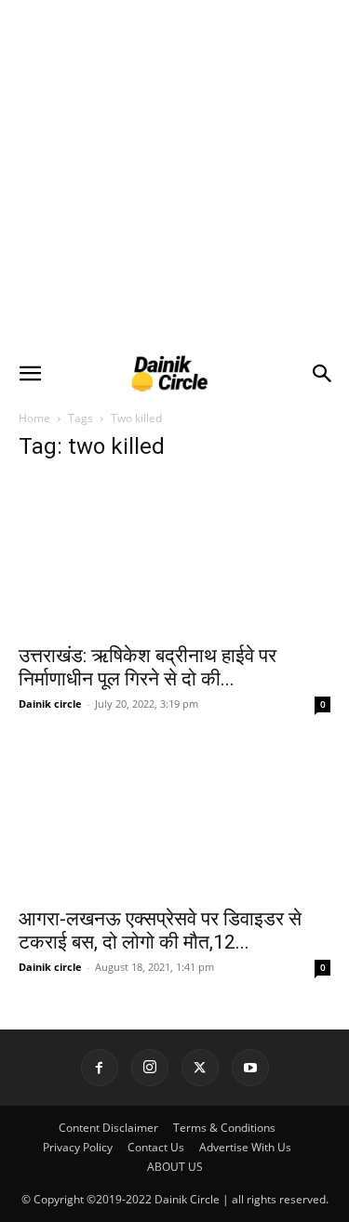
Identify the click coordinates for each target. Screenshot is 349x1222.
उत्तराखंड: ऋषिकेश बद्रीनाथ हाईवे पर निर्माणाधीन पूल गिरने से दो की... (147, 667)
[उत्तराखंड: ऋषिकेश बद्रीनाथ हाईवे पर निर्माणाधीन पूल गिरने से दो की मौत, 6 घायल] (174, 555)
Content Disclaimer (108, 1128)
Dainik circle (50, 704)
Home (34, 418)
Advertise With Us (245, 1147)
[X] (200, 1067)
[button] (30, 374)
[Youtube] (250, 1067)
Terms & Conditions (224, 1128)
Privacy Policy (78, 1147)
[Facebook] (99, 1067)
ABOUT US (175, 1167)
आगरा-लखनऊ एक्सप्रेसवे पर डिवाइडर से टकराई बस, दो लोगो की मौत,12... (160, 930)
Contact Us (156, 1147)
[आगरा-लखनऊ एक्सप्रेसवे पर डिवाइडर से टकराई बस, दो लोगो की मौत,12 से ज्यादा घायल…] (174, 818)
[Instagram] (149, 1067)
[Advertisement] (174, 174)
